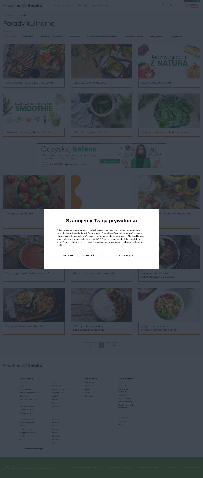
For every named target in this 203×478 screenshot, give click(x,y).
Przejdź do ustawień (79, 255)
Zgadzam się (124, 255)
